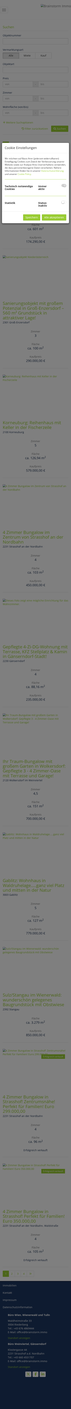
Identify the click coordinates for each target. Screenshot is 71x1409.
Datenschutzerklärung (52, 170)
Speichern (31, 217)
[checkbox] (63, 185)
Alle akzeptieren (54, 217)
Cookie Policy (24, 174)
